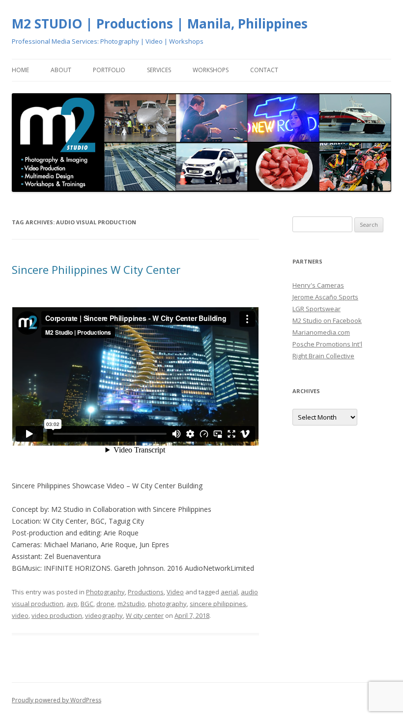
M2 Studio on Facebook (327, 320)
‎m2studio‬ (131, 603)
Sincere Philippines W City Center (96, 269)
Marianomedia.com (321, 332)
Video (175, 591)
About (61, 70)
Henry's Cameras (318, 285)
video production (56, 615)
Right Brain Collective (323, 355)
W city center (145, 615)
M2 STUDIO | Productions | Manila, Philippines (160, 23)
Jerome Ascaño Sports (325, 297)
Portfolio (109, 70)
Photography (105, 591)
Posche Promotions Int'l (327, 344)
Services (159, 70)
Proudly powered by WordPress (56, 700)
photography (167, 603)
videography (104, 615)
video (20, 615)
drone (105, 603)
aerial (229, 591)
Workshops (211, 70)
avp (72, 603)
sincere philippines (218, 603)
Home (20, 70)
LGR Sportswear (316, 308)
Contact (264, 70)
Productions (146, 591)
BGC (87, 603)
